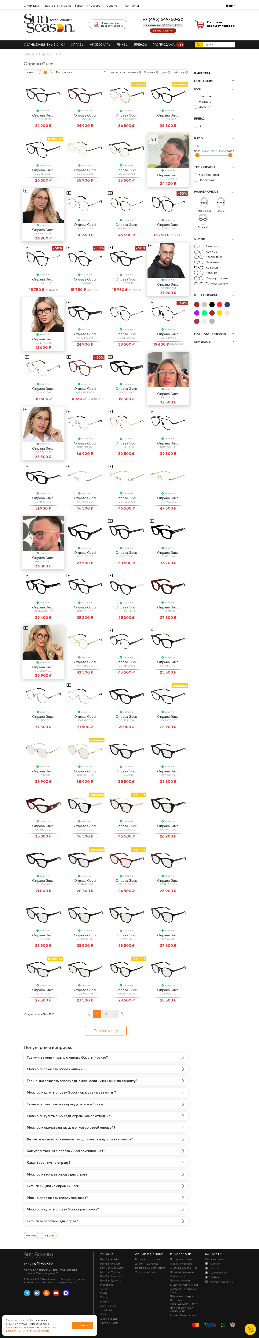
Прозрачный (204, 321)
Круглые (211, 251)
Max (65, 1293)
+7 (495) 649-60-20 (163, 19)
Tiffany (104, 1297)
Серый (204, 304)
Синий (227, 304)
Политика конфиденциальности (183, 1302)
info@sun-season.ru (221, 1281)
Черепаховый (212, 313)
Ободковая (206, 180)
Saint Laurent (108, 1305)
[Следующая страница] (122, 1014)
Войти (230, 5)
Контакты (132, 5)
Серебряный (227, 313)
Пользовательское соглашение (181, 1309)
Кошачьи (212, 267)
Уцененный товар (145, 1271)
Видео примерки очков (184, 1284)
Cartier (104, 1288)
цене (164, 72)
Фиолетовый (196, 313)
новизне (133, 72)
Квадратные (214, 257)
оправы (77, 44)
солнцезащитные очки (44, 44)
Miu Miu (105, 1301)
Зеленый (204, 313)
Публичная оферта (181, 1296)
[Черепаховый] (212, 313)
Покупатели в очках (182, 1271)
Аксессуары (100, 44)
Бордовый (196, 321)
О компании (32, 5)
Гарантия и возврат (88, 5)
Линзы (122, 44)
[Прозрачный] (204, 321)
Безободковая (209, 175)
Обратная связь (214, 1259)
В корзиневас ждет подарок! (221, 24)
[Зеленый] (204, 313)
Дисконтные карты (146, 1263)
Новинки (29, 72)
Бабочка (211, 273)
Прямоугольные (217, 283)
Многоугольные (217, 278)
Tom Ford (106, 1310)
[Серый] (204, 304)
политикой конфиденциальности (28, 1330)
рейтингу (178, 72)
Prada (103, 1293)
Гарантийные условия (183, 1315)
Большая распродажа (148, 1259)
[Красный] (219, 304)
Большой (203, 227)
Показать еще (106, 1030)
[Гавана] (196, 304)
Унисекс (204, 107)
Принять (82, 1325)
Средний (221, 211)
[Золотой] (219, 313)
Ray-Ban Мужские (111, 1271)
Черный (212, 304)
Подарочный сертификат (150, 1267)
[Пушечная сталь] (212, 321)
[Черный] (212, 304)
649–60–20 (38, 1263)
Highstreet (106, 1284)
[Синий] (227, 304)
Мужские (205, 96)
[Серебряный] (227, 313)
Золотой (219, 313)
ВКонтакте (36, 1293)
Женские (205, 101)
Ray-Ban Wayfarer (111, 1263)
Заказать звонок (163, 30)
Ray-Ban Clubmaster (112, 1267)
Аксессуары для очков (183, 1267)
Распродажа (168, 44)
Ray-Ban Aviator (110, 1259)
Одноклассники (46, 1293)
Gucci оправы (108, 1318)
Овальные (212, 262)
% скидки (149, 72)
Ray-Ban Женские (111, 1276)
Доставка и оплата (58, 5)
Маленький (204, 211)
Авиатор (212, 246)
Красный (219, 304)
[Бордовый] (196, 321)
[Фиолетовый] (196, 313)
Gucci (202, 126)
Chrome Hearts (109, 1322)
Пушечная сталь (212, 321)
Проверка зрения (180, 1280)
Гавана (196, 304)
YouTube (56, 1293)
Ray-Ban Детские (110, 1280)
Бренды (140, 44)
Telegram (27, 1293)
